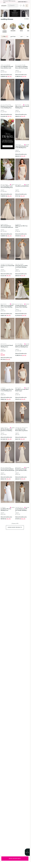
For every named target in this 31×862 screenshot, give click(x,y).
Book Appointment (15, 858)
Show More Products (15, 527)
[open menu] (26, 5)
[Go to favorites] (20, 6)
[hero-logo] (3, 5)
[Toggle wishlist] (13, 41)
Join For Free (21, 1)
